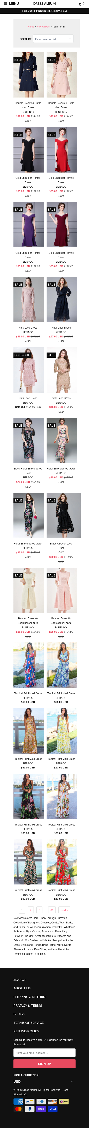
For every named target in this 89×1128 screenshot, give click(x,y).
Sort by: (26, 39)
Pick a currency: (26, 1075)
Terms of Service (28, 1022)
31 (52, 910)
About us (22, 988)
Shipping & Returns (30, 997)
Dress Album (29, 1089)
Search (19, 979)
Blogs (19, 1014)
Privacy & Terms (27, 1005)
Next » (64, 910)
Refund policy (26, 1031)
